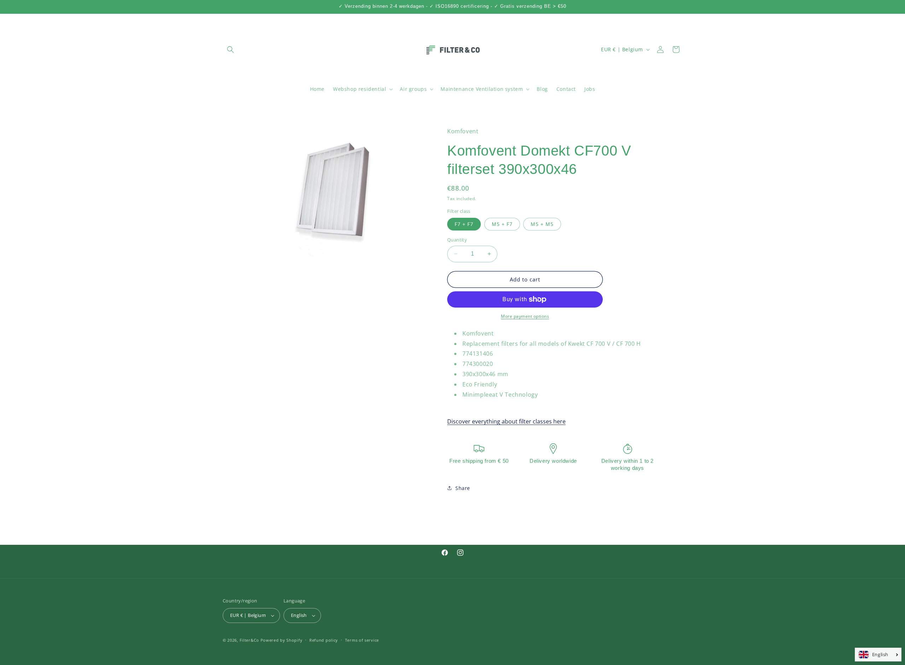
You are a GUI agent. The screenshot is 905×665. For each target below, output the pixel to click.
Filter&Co (249, 640)
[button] (230, 49)
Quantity (457, 240)
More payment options (525, 316)
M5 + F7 (502, 224)
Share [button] (462, 488)
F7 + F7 (464, 224)
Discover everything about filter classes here (506, 421)
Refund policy (323, 640)
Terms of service (362, 640)
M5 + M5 (542, 224)
